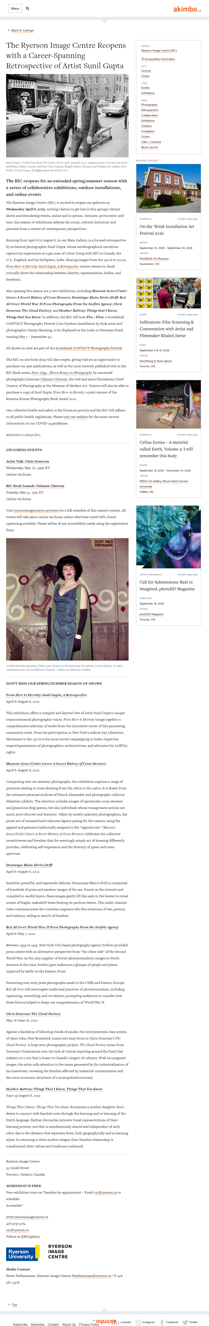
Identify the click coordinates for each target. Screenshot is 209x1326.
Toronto (146, 70)
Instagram (148, 1322)
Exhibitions (148, 93)
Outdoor (146, 126)
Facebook (171, 1322)
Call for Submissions (151, 574)
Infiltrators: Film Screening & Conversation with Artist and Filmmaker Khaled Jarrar (167, 328)
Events (145, 87)
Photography (149, 104)
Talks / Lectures (151, 142)
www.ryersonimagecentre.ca (27, 1216)
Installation (148, 131)
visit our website (75, 416)
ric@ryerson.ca (105, 1192)
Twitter (193, 1322)
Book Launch (149, 147)
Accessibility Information (159, 59)
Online (145, 76)
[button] (15, 8)
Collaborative (149, 115)
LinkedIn (125, 1322)
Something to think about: (156, 361)
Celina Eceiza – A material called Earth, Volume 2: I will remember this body (166, 448)
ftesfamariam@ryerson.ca (91, 1275)
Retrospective (149, 110)
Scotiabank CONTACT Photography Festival (89, 348)
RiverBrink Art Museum (154, 258)
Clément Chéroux (53, 379)
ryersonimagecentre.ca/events (36, 510)
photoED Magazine (151, 614)
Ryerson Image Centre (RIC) (159, 50)
